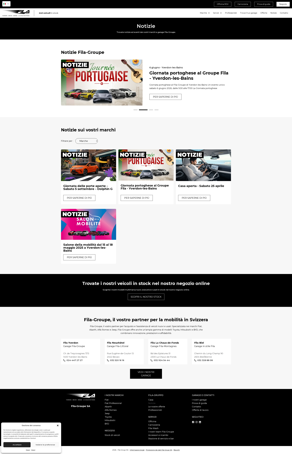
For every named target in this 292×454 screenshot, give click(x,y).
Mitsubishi (110, 420)
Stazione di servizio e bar (161, 438)
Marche (203, 13)
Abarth (108, 406)
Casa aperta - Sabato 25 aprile (201, 186)
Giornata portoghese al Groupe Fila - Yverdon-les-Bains (188, 75)
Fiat (107, 400)
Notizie (273, 13)
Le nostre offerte (156, 406)
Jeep (107, 413)
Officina (152, 421)
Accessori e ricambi (158, 435)
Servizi (216, 13)
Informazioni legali (137, 450)
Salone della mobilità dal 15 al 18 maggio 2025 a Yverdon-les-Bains (88, 247)
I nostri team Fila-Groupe (161, 432)
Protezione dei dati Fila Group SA (159, 450)
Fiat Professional (113, 403)
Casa (150, 400)
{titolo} (28, 450)
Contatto (284, 13)
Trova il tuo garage (248, 13)
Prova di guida (199, 403)
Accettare (17, 445)
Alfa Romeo (111, 410)
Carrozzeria (154, 425)
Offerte (263, 13)
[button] (58, 425)
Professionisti (231, 13)
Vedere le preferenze (45, 445)
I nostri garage (199, 400)
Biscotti (177, 450)
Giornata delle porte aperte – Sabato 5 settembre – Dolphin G (88, 187)
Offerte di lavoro (200, 410)
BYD (107, 424)
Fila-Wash (153, 428)
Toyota (108, 417)
